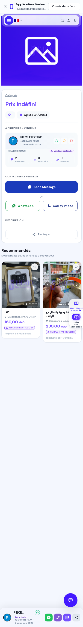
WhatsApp (26, 206)
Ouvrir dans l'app (64, 6)
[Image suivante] (77, 284)
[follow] (37, 612)
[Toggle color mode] (75, 20)
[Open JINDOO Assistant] (70, 600)
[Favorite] (34, 266)
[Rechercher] (62, 20)
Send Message (45, 187)
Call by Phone (63, 206)
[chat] (67, 617)
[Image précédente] (47, 284)
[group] (76, 306)
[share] (76, 617)
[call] (58, 617)
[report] (71, 141)
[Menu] (9, 20)
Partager (44, 234)
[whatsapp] (49, 617)
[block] (64, 141)
